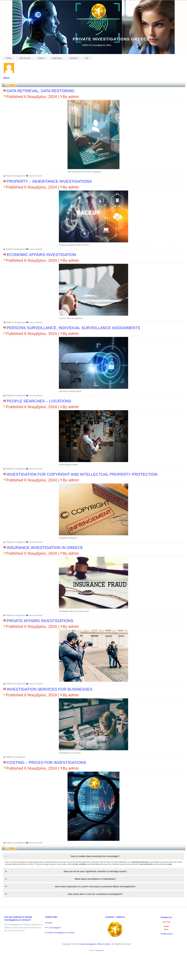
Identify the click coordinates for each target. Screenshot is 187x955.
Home (8, 58)
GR (86, 58)
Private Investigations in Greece (60, 933)
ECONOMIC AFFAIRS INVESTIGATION (41, 254)
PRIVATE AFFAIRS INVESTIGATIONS (40, 621)
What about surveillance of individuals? (95, 879)
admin (73, 96)
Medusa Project (100, 950)
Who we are (25, 58)
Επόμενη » (12, 85)
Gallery (41, 58)
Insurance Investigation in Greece (45, 547)
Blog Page (56, 58)
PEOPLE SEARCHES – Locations (39, 401)
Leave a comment (35, 176)
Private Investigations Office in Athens (94, 944)
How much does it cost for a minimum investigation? (95, 894)
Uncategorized (19, 176)
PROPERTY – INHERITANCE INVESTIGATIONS (49, 181)
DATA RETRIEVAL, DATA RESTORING (40, 91)
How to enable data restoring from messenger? (95, 856)
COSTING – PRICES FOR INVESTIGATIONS (46, 762)
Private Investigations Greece (111, 39)
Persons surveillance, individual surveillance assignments (73, 328)
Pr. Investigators (54, 928)
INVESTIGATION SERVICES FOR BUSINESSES (49, 689)
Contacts (73, 58)
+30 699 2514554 (166, 934)
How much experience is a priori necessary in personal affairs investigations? (95, 886)
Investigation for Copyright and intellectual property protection (82, 474)
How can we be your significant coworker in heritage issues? (95, 871)
